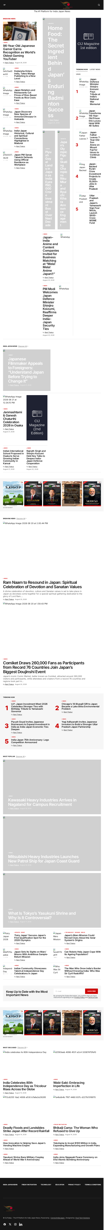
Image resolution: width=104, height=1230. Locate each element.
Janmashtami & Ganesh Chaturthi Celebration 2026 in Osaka (13, 419)
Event (23, 932)
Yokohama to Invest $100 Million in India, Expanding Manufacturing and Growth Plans (76, 1144)
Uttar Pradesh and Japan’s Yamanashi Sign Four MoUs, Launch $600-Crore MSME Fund (95, 209)
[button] (4, 4)
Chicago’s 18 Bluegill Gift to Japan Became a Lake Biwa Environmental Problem (80, 706)
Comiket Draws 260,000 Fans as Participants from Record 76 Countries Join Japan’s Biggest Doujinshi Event (43, 667)
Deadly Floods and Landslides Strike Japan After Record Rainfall (26, 1129)
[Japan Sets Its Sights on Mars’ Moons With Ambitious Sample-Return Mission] (7, 952)
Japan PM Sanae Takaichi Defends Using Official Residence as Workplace (23, 160)
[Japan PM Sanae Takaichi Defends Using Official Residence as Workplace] (7, 155)
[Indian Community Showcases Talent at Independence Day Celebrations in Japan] (7, 969)
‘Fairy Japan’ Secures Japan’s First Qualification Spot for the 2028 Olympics (30, 938)
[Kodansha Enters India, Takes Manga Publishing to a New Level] (7, 72)
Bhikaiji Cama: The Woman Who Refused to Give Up (75, 1129)
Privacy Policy (79, 997)
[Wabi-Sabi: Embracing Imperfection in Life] (77, 1064)
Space (83, 932)
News (5, 42)
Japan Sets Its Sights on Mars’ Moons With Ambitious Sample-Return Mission (31, 954)
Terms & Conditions (93, 1185)
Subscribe (91, 991)
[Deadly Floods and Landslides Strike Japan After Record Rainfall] (27, 1109)
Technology (69, 932)
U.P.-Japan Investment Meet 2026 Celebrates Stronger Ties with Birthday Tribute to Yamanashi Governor (29, 708)
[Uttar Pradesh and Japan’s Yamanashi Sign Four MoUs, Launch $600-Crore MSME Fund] (83, 198)
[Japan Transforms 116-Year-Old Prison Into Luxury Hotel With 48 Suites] (83, 114)
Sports (51, 23)
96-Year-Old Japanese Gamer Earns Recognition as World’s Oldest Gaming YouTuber (19, 52)
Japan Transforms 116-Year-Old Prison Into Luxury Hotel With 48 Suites (95, 118)
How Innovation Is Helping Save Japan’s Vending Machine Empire (24, 1144)
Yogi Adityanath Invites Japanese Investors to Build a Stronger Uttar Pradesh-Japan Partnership (80, 724)
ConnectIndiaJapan (58, 1218)
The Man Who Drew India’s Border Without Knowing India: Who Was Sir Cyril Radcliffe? (82, 971)
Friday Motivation (60, 1124)
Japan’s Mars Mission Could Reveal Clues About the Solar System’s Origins (80, 938)
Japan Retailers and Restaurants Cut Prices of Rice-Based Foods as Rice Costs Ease (25, 95)
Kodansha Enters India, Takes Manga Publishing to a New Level (24, 75)
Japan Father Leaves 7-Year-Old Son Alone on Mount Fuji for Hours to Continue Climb (95, 145)
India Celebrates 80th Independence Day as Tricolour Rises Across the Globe (24, 1086)
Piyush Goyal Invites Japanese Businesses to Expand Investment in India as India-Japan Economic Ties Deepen (30, 726)
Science (77, 932)
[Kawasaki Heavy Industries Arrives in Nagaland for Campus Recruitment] (52, 787)
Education (59, 1185)
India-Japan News (10, 1185)
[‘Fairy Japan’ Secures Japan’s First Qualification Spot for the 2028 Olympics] (7, 936)
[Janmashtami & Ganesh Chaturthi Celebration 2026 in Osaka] (13, 401)
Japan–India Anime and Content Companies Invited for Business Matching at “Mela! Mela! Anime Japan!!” (51, 256)
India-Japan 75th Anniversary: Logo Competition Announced (30, 741)
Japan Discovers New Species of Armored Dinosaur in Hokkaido (25, 115)
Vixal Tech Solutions (82, 1218)
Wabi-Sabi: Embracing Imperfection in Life (68, 1084)
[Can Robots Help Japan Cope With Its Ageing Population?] (57, 952)
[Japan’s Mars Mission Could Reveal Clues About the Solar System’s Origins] (57, 936)
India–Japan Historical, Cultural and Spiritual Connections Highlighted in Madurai (24, 137)
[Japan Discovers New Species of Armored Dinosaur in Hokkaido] (7, 112)
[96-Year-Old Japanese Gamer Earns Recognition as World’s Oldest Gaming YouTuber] (20, 31)
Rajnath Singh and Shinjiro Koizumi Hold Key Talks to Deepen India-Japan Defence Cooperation (36, 457)
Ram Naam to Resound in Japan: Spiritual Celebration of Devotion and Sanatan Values (42, 584)
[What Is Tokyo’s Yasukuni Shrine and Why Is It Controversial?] (52, 900)
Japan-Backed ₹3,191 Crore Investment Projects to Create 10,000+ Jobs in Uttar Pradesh (95, 176)
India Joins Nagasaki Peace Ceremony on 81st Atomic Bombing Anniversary (75, 1158)
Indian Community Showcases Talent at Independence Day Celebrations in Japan (30, 971)
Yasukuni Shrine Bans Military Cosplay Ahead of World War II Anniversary (23, 1158)
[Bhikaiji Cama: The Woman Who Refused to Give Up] (77, 1109)
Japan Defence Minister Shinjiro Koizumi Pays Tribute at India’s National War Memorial (95, 91)
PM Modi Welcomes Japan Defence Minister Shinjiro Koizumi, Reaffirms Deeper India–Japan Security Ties (50, 309)
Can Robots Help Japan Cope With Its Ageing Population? (82, 953)
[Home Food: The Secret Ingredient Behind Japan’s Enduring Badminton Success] (56, 73)
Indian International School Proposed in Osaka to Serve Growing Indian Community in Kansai (13, 457)
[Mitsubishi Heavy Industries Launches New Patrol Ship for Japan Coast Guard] (52, 843)
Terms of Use (93, 997)
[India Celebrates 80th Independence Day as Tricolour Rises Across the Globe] (27, 1064)
